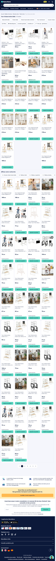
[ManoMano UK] (5, 550)
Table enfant (22, 14)
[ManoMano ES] (12, 550)
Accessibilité (44, 559)
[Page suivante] (36, 466)
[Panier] (52, 1)
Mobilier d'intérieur (8, 14)
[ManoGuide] (52, 557)
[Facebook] (5, 534)
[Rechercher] (5, 5)
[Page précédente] (19, 466)
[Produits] (2, 5)
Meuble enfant (16, 14)
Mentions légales (27, 557)
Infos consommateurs (30, 559)
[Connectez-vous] (49, 1)
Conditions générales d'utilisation (16, 559)
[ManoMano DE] (9, 550)
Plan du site (19, 557)
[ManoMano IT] (2, 550)
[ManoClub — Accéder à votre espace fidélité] (45, 1)
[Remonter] (50, 550)
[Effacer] (52, 5)
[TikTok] (15, 534)
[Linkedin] (2, 534)
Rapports (38, 559)
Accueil (2, 14)
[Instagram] (12, 534)
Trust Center (48, 557)
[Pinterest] (9, 534)
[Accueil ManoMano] (21, 1)
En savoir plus (40, 514)
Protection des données (38, 557)
